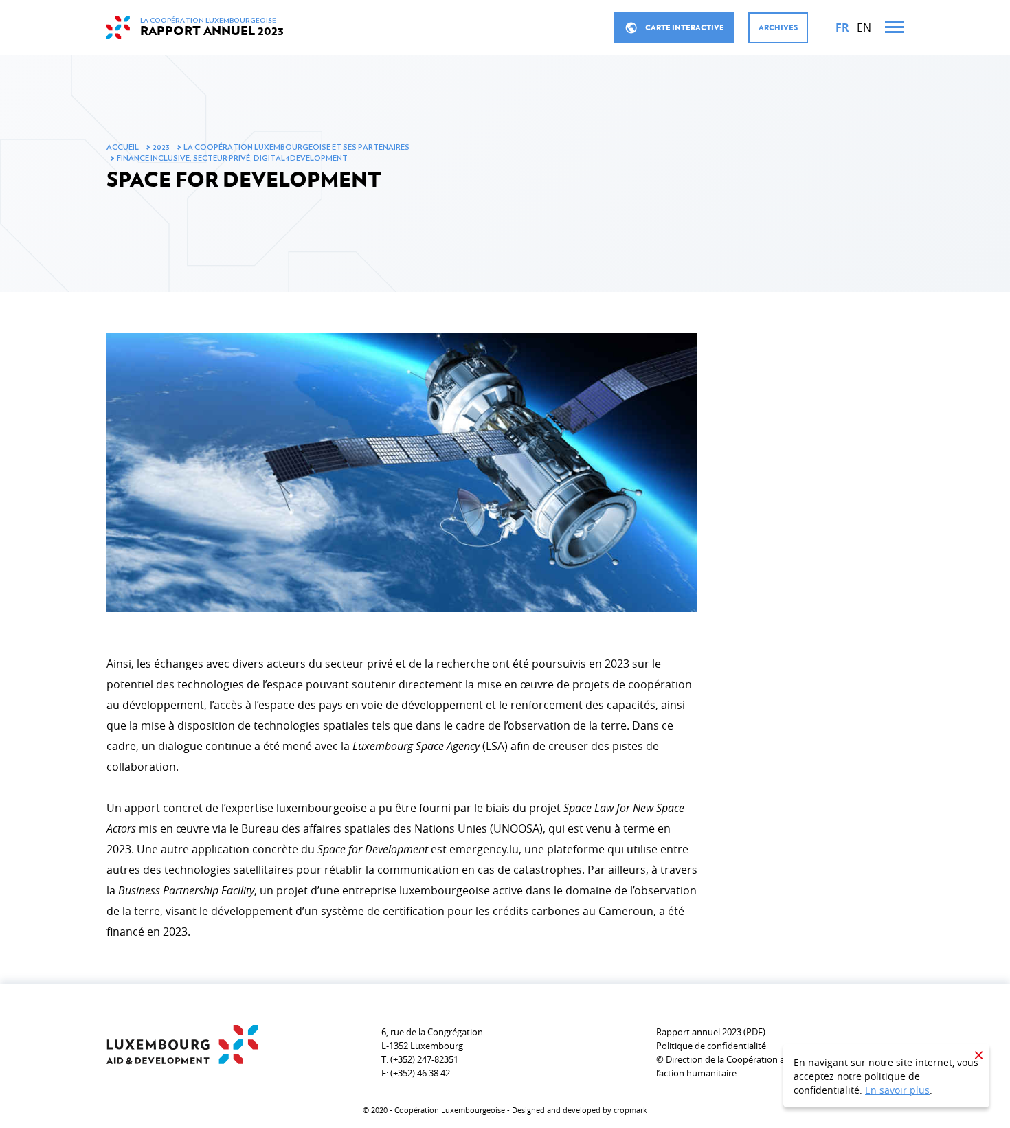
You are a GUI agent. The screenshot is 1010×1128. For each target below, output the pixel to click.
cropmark (630, 1109)
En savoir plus (897, 1089)
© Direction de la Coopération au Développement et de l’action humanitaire (768, 1066)
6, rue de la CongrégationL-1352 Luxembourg (432, 1039)
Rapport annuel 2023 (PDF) (710, 1032)
